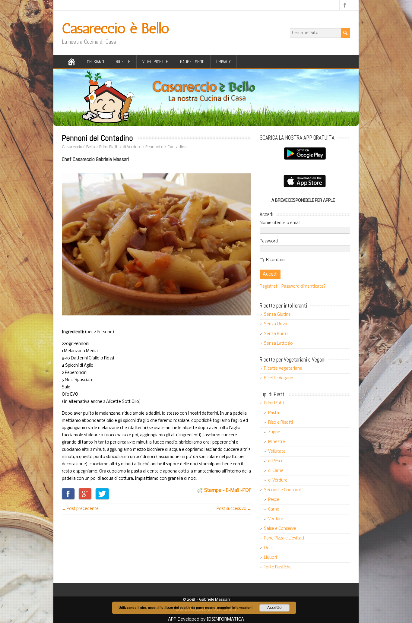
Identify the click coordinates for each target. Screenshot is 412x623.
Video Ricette (155, 62)
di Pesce (276, 461)
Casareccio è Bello (115, 28)
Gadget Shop (192, 62)
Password (269, 241)
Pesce (273, 500)
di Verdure (277, 480)
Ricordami (275, 260)
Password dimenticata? (303, 286)
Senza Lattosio (278, 343)
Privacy (223, 62)
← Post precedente (80, 509)
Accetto (274, 608)
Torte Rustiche (278, 567)
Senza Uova (275, 324)
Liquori (270, 557)
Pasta (273, 413)
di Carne (276, 471)
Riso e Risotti (280, 422)
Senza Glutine (277, 314)
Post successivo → (234, 509)
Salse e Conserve (280, 529)
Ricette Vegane (278, 378)
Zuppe (274, 432)
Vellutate (277, 451)
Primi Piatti (274, 403)
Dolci (269, 548)
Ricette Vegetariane (283, 368)
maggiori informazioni (234, 607)
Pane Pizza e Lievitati (284, 538)
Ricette (123, 62)
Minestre (276, 442)
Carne (273, 509)
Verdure (275, 519)
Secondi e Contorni (282, 490)
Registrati (269, 286)
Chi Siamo (95, 62)
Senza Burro (276, 334)
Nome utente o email (280, 223)
